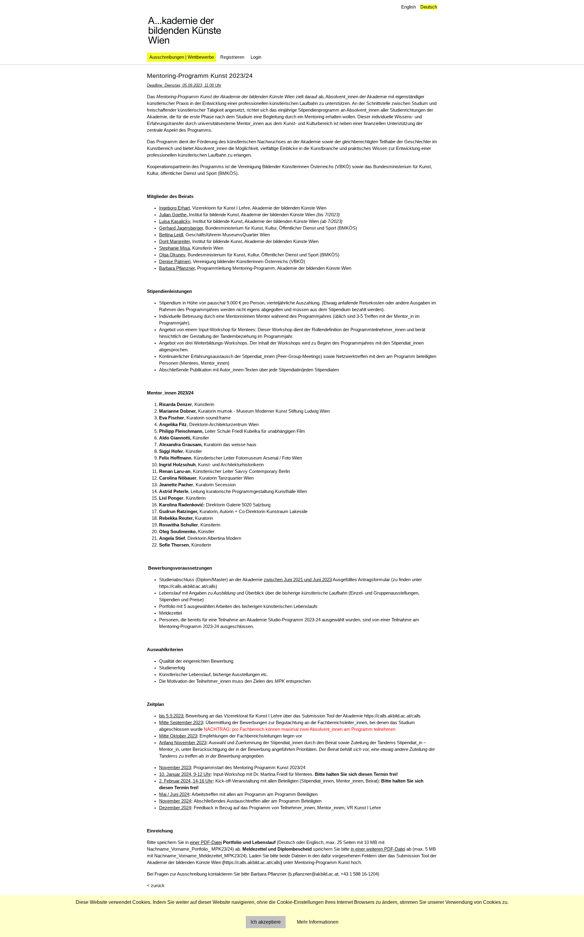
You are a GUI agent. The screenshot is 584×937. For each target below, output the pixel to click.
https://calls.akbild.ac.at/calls (187, 586)
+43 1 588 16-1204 (359, 874)
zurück (158, 885)
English (408, 7)
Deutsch (428, 7)
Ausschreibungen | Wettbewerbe (181, 57)
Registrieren (232, 57)
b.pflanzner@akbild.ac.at (313, 874)
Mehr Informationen (318, 922)
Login (256, 57)
